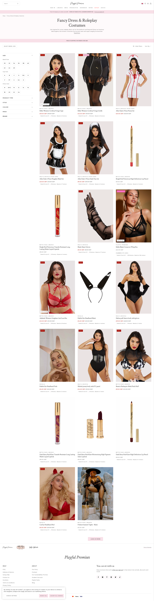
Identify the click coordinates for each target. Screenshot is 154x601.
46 (14, 68)
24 (19, 92)
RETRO (91, 7)
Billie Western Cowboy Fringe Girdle (90, 111)
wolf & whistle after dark (125, 108)
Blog (33, 582)
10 (14, 87)
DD (23, 75)
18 (4, 92)
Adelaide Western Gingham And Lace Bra (53, 318)
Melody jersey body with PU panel (89, 386)
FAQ (4, 569)
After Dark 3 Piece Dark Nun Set (88, 179)
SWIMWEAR (83, 7)
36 (19, 63)
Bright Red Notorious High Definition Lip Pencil (132, 179)
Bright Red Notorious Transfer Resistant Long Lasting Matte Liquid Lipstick (55, 248)
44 (9, 68)
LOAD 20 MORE (95, 539)
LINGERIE (60, 7)
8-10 (9, 87)
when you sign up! (117, 570)
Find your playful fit (99, 11)
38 (23, 63)
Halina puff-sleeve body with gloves (127, 318)
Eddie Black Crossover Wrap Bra (126, 247)
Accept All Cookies (56, 595)
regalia (80, 316)
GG (19, 80)
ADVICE (103, 7)
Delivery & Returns (8, 572)
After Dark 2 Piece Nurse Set (125, 111)
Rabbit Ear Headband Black (87, 318)
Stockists (5, 580)
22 (14, 92)
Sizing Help (6, 574)
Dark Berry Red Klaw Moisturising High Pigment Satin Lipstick (94, 455)
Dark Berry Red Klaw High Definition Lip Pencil (132, 454)
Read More (77, 33)
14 (23, 87)
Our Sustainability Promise (40, 574)
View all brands (147, 547)
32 (9, 63)
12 (18, 87)
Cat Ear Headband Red (47, 525)
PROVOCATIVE (74, 7)
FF (9, 80)
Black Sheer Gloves (84, 247)
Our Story (35, 569)
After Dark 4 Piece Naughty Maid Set (52, 179)
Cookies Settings (11, 595)
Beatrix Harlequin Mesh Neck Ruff (127, 386)
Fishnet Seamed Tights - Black (88, 525)
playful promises (122, 244)
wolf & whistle (83, 244)
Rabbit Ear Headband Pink (48, 386)
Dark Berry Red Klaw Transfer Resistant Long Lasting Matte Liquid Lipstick (57, 455)
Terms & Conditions (9, 582)
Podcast (34, 572)
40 (28, 63)
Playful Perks (36, 580)
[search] (11, 3)
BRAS (66, 7)
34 (14, 63)
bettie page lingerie (47, 108)
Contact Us (6, 577)
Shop (4, 15)
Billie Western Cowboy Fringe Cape (51, 111)
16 (28, 87)
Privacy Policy (7, 585)
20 (9, 92)
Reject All (43, 595)
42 (4, 68)
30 (4, 63)
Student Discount (37, 577)
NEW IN (52, 7)
